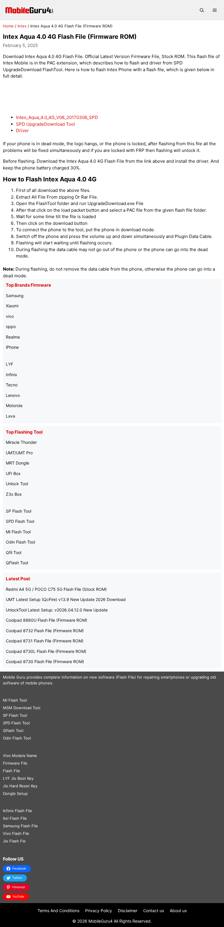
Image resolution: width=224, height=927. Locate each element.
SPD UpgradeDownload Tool (45, 124)
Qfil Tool (13, 552)
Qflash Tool (13, 730)
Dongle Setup (15, 793)
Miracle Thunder (21, 442)
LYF (9, 364)
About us (178, 910)
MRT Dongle (17, 462)
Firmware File (15, 763)
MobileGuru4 (100, 921)
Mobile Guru (14, 677)
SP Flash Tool (18, 511)
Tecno (12, 384)
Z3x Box (14, 494)
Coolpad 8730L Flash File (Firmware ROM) (46, 651)
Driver (22, 130)
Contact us (153, 910)
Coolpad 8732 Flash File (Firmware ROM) (45, 630)
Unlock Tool (17, 483)
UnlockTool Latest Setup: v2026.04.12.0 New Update (57, 609)
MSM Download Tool (21, 707)
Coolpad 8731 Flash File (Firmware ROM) (44, 640)
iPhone (12, 347)
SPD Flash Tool (20, 521)
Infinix (11, 374)
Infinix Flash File (17, 810)
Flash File (11, 770)
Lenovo (13, 395)
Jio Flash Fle (14, 841)
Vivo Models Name (20, 755)
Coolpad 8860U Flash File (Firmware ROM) (46, 620)
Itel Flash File (15, 818)
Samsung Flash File (20, 825)
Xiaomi (12, 305)
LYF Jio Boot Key (18, 778)
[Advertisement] (112, 97)
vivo (10, 316)
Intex (22, 26)
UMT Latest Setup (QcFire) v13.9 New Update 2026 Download (66, 599)
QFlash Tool (17, 562)
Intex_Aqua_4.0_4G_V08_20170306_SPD (57, 117)
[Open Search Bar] (201, 10)
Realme (13, 336)
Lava (10, 415)
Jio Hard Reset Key (20, 786)
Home (8, 26)
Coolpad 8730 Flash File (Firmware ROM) (45, 661)
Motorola (14, 405)
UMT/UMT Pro (19, 452)
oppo (11, 326)
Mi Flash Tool (15, 700)
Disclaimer (127, 910)
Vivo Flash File (16, 833)
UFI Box (13, 473)
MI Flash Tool (18, 531)
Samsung (15, 295)
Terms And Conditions (58, 910)
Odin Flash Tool (20, 541)
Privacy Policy (98, 910)
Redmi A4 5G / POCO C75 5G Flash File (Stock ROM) (56, 589)
